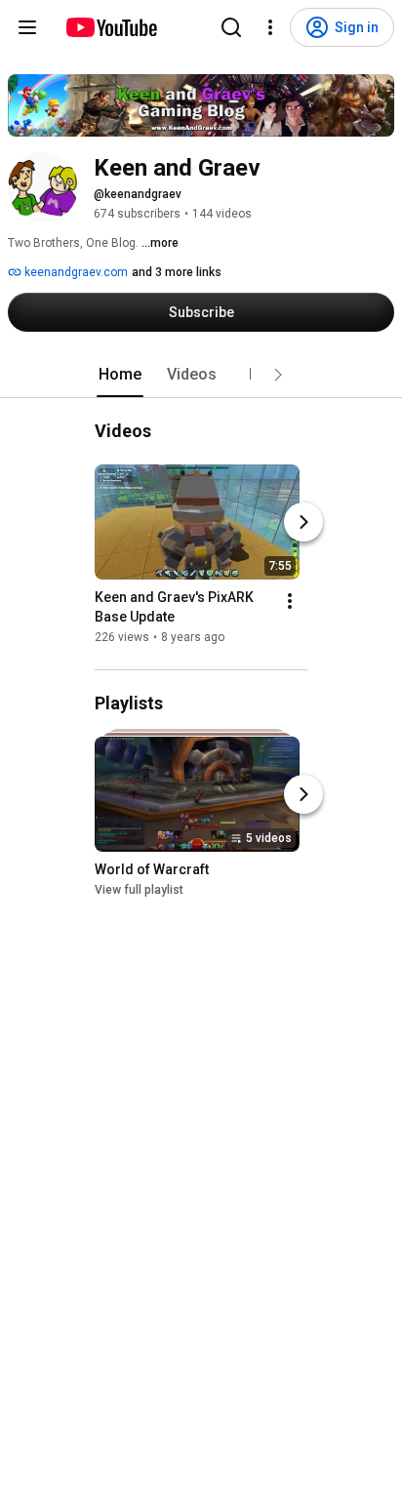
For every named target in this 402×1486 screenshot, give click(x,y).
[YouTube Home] (111, 27)
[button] (278, 374)
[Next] (303, 522)
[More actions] (289, 601)
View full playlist (139, 890)
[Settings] (270, 27)
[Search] (231, 27)
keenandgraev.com (74, 272)
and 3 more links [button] (176, 272)
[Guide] (27, 27)
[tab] (120, 374)
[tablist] (201, 374)
